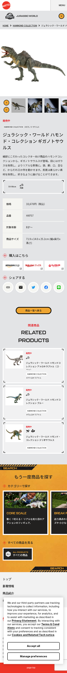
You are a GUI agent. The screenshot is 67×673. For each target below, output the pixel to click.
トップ (7, 579)
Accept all (33, 645)
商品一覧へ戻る (33, 310)
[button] (58, 5)
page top (31, 667)
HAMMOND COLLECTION (25, 25)
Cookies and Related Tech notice (33, 634)
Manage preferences (33, 656)
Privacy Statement (24, 620)
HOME (6, 25)
